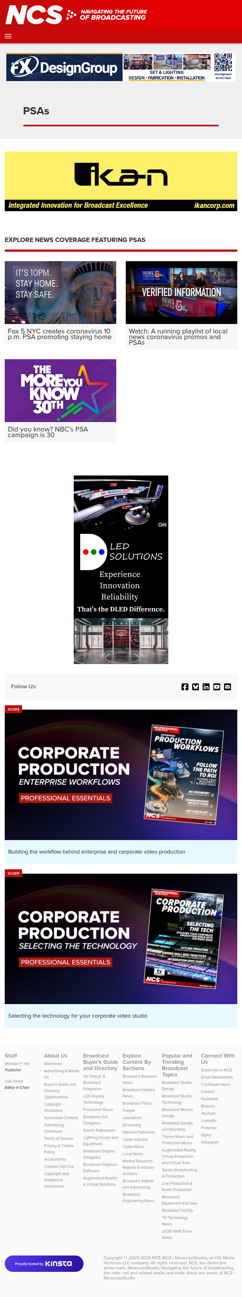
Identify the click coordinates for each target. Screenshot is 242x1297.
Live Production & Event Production (177, 1186)
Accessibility (55, 1159)
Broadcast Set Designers (95, 1120)
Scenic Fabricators (99, 1130)
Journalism (132, 1118)
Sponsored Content (61, 1118)
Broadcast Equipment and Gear (180, 1200)
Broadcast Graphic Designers (99, 1154)
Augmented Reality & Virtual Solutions (100, 1181)
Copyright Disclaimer (53, 1107)
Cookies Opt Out (59, 1166)
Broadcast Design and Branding (177, 1126)
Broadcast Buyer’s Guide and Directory (100, 1061)
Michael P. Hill (17, 1064)
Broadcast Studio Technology (177, 1099)
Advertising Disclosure (54, 1128)
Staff (11, 1055)
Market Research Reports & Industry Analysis (138, 1167)
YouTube (208, 1113)
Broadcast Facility (177, 1210)
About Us (56, 1055)
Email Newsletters (217, 1077)
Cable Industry (135, 1139)
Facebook (209, 1099)
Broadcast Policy (137, 1103)
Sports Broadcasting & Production (179, 1173)
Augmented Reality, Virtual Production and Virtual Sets (179, 1156)
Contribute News (216, 1084)
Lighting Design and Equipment (100, 1141)
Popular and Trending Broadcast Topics (177, 1065)
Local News (133, 1154)
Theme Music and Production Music (177, 1140)
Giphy (206, 1135)
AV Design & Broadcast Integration (94, 1082)
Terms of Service (58, 1138)
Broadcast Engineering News (138, 1197)
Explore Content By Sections (137, 1061)
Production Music (98, 1110)
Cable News (133, 1147)
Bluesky (208, 1106)
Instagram (210, 1142)
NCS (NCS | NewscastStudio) (179, 1258)
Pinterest (209, 1128)
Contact (208, 1092)
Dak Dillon (14, 1081)
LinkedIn (208, 1121)
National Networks (139, 1132)
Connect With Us (218, 1058)
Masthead (53, 1064)
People (129, 1110)
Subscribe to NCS (216, 1070)
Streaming (132, 1125)
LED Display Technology (93, 1099)
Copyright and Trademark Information (56, 1180)
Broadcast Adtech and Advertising (138, 1184)
